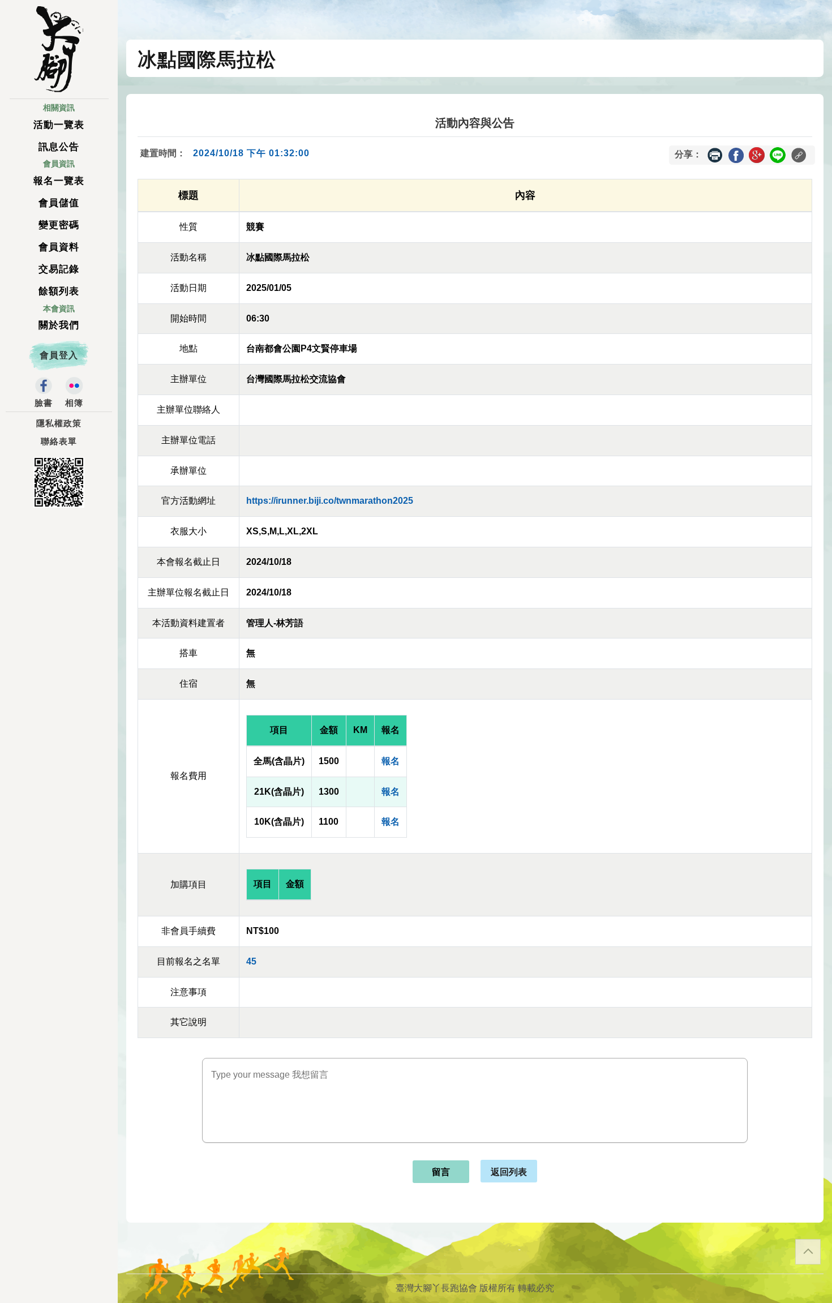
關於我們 (58, 325)
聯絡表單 (59, 441)
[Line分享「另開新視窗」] (778, 154)
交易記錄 (58, 269)
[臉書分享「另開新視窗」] (736, 154)
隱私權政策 (59, 423)
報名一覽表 (58, 180)
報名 (390, 761)
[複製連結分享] (799, 155)
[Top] (808, 1252)
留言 (441, 1172)
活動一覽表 (58, 124)
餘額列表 (58, 291)
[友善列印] (715, 155)
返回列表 (509, 1171)
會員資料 (58, 247)
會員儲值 (58, 203)
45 (251, 961)
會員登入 (59, 355)
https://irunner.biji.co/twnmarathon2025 (329, 500)
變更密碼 (58, 225)
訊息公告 (58, 147)
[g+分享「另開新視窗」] (757, 154)
